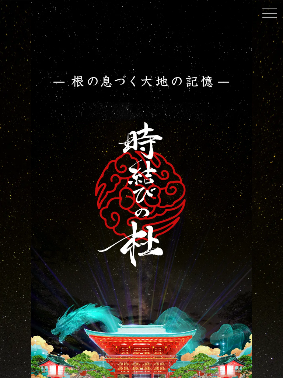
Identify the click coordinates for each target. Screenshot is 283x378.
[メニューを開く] (269, 13)
